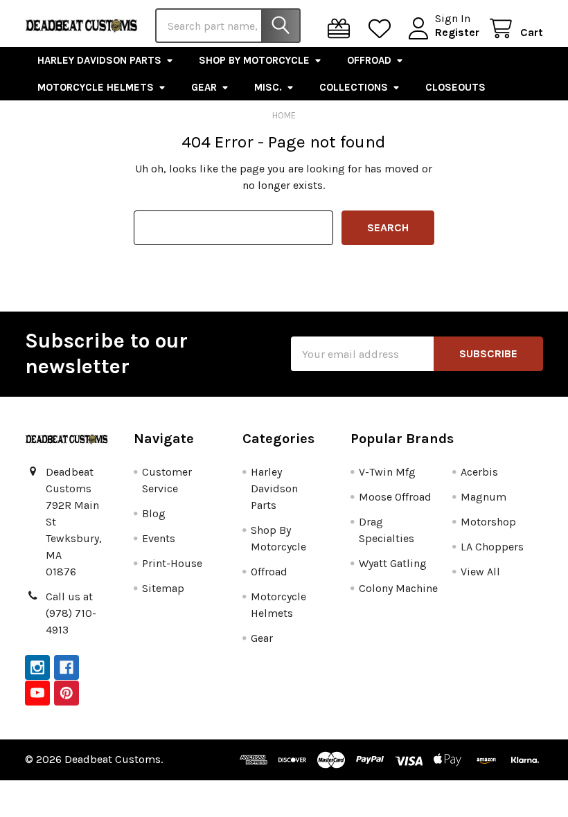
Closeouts (455, 87)
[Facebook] (66, 667)
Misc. (268, 87)
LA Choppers (492, 546)
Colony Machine (398, 588)
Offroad (369, 60)
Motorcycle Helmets (95, 87)
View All (480, 571)
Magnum (483, 496)
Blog (154, 513)
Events (158, 538)
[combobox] (228, 25)
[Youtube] (37, 693)
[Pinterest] (66, 693)
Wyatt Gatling (393, 563)
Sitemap (163, 588)
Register (457, 32)
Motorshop (488, 521)
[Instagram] (37, 667)
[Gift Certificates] (342, 28)
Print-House (172, 563)
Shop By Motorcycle (254, 60)
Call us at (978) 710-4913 (71, 613)
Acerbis (479, 471)
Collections (353, 87)
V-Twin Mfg (387, 471)
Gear (204, 87)
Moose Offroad (395, 496)
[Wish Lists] (382, 28)
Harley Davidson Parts (99, 60)
